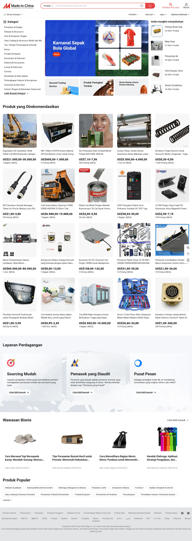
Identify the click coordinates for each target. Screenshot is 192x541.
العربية (128, 518)
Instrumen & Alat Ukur (14, 84)
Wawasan (158, 513)
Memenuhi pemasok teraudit (139, 513)
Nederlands (138, 518)
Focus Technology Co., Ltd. (86, 526)
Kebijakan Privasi (73, 513)
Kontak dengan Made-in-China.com (97, 513)
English (14, 518)
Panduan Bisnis (171, 513)
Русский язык (107, 518)
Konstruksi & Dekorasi (14, 58)
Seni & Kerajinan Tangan (15, 36)
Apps (162, 14)
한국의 (119, 518)
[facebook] (182, 513)
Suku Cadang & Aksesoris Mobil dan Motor (24, 40)
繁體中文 (34, 518)
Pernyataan (38, 513)
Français (54, 518)
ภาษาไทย (157, 518)
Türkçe (166, 518)
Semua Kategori (14, 14)
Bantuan (149, 14)
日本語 (44, 518)
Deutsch (74, 518)
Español (64, 518)
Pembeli (132, 14)
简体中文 (24, 518)
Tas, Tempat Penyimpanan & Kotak (20, 44)
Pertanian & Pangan (13, 27)
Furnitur (7, 71)
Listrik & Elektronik (13, 67)
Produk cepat (120, 513)
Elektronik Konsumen (14, 62)
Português (85, 518)
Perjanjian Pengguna (55, 513)
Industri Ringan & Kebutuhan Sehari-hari (22, 89)
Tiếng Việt (177, 518)
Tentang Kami (25, 513)
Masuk (186, 7)
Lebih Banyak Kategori (14, 93)
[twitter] (188, 513)
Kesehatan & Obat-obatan (16, 75)
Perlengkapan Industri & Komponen (20, 80)
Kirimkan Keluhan (9, 513)
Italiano (96, 518)
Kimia (7, 49)
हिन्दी (148, 518)
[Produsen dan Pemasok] (18, 6)
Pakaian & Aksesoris (14, 31)
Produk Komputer (12, 53)
